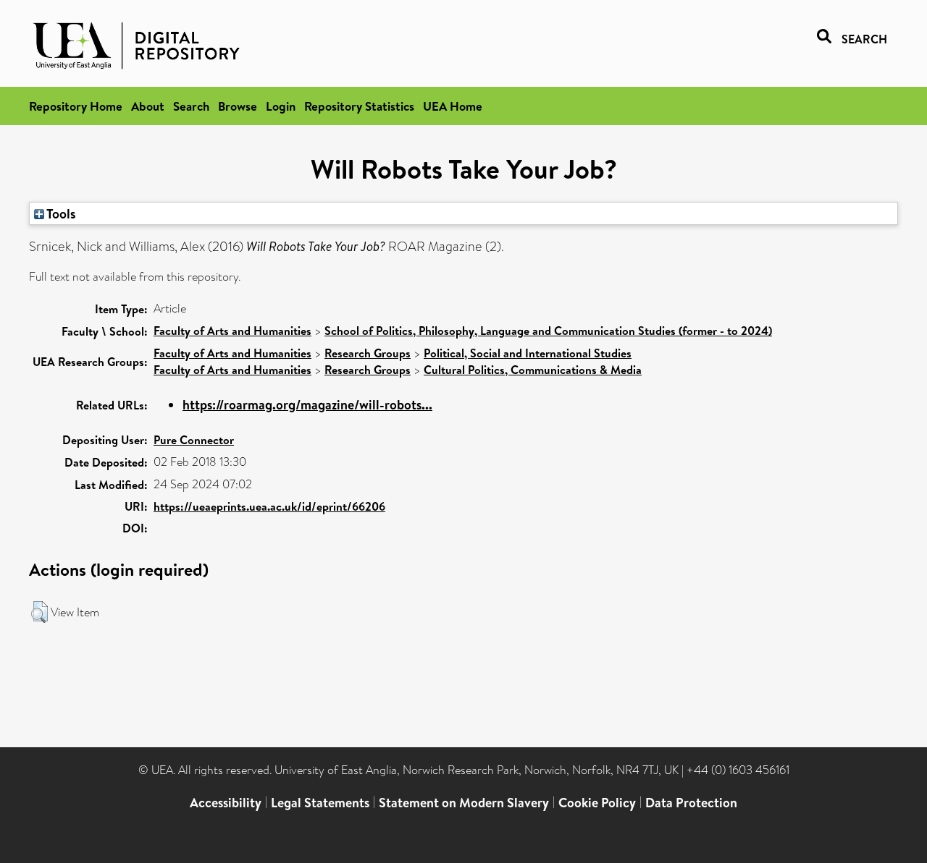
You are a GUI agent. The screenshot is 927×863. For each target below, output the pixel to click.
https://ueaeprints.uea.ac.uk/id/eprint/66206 (269, 506)
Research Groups (367, 353)
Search (191, 106)
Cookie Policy (597, 803)
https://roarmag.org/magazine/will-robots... (307, 405)
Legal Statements (320, 803)
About (147, 106)
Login (280, 106)
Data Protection (691, 803)
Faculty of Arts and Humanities (232, 331)
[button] (39, 612)
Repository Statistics (359, 106)
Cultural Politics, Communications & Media (533, 370)
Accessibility (225, 803)
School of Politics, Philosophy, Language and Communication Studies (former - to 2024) (548, 331)
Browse (237, 106)
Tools (60, 213)
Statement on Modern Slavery (464, 803)
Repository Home (75, 106)
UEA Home (452, 106)
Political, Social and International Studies (528, 353)
